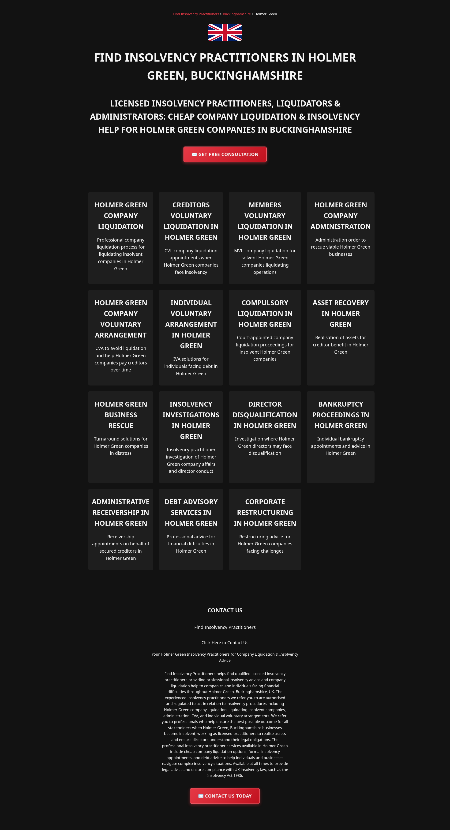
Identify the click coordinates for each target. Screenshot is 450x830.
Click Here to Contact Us (225, 642)
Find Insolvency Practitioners (196, 14)
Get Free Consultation (225, 154)
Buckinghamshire (237, 14)
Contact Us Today (224, 796)
